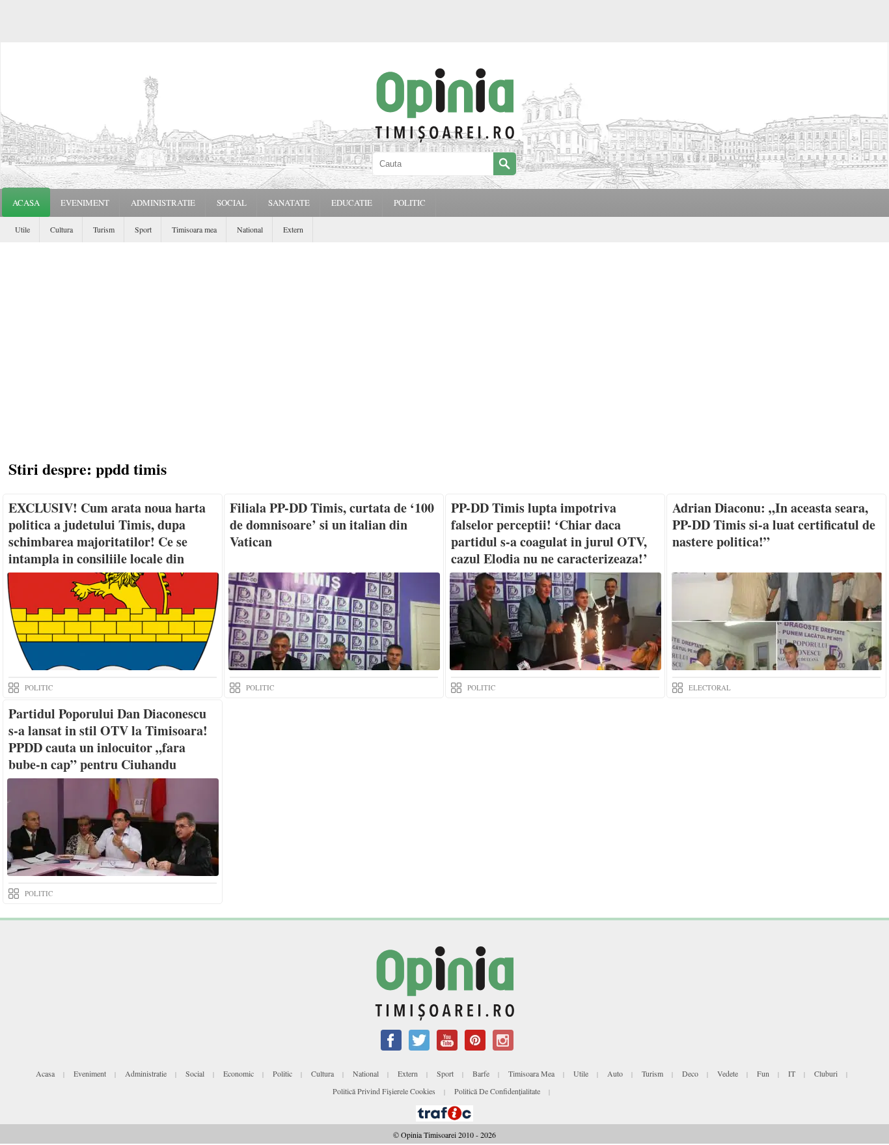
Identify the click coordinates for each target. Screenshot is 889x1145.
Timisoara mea (194, 229)
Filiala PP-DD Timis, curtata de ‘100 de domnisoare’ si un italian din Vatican (332, 524)
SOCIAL (232, 202)
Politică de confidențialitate (497, 1091)
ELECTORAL (710, 687)
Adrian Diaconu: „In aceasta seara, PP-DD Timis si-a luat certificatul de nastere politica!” (773, 524)
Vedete (727, 1073)
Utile (22, 229)
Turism (104, 229)
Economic (238, 1073)
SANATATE (289, 202)
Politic (282, 1073)
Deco (690, 1073)
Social (194, 1073)
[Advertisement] (444, 340)
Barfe (480, 1073)
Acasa (26, 202)
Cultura (61, 229)
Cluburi (826, 1073)
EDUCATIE (351, 202)
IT (791, 1073)
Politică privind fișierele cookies (384, 1091)
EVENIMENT (85, 202)
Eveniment (90, 1073)
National (250, 229)
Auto (615, 1073)
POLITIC (410, 202)
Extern (293, 229)
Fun (763, 1073)
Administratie (146, 1073)
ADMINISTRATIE (163, 202)
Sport (143, 229)
